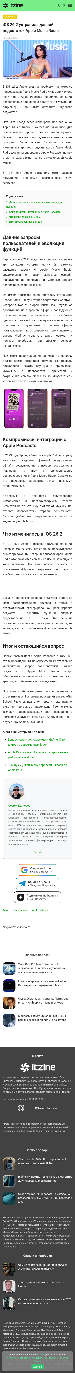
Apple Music (20, 910)
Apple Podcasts (40, 910)
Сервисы (10, 16)
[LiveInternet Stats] (30, 1108)
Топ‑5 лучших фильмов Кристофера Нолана (41, 1284)
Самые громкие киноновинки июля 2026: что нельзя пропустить (45, 1301)
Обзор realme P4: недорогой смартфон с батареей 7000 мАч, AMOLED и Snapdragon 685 (45, 1198)
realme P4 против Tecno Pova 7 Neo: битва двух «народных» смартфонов (45, 1179)
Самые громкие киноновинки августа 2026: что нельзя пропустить (42, 1267)
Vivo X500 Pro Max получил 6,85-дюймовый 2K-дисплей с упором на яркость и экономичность (41, 968)
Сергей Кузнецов (19, 805)
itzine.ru (41, 1354)
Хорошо (37, 1366)
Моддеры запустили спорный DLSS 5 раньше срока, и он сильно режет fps (42, 1018)
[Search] (58, 5)
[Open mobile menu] (70, 5)
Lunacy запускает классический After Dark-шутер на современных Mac (42, 983)
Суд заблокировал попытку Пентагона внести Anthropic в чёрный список (43, 1000)
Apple (6, 910)
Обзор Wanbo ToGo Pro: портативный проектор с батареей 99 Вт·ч (42, 1161)
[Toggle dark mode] (65, 5)
